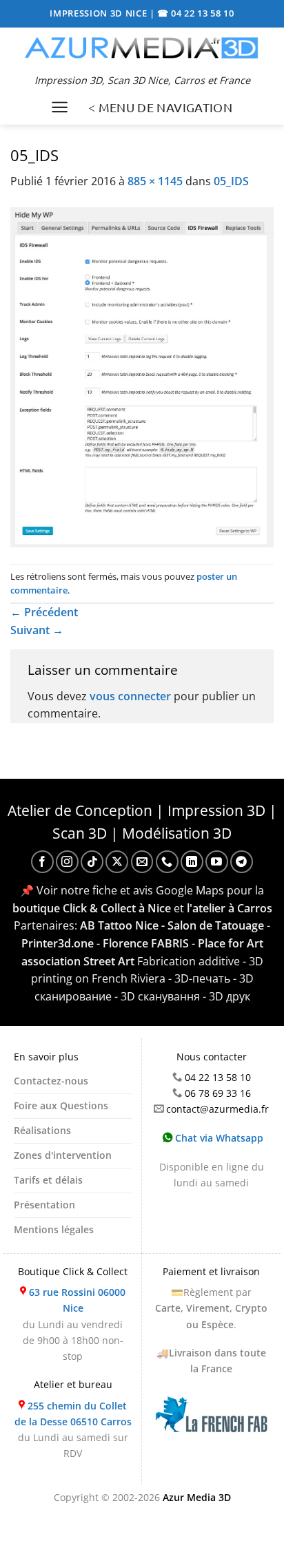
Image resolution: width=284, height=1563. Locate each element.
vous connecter (130, 696)
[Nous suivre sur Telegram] (241, 861)
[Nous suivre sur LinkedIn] (192, 861)
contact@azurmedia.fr (217, 1108)
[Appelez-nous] (167, 861)
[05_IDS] (142, 376)
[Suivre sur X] (116, 861)
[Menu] (59, 107)
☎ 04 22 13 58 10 (195, 13)
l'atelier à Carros (229, 908)
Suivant (36, 630)
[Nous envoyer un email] (142, 861)
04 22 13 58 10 (218, 1077)
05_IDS (231, 181)
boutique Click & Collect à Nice (91, 908)
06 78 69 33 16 (218, 1093)
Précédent (44, 612)
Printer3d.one (57, 943)
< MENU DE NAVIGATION (160, 107)
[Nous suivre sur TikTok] (92, 861)
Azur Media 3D (197, 1497)
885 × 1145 (155, 181)
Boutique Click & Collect (73, 1271)
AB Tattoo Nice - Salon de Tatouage (172, 925)
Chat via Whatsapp (217, 1137)
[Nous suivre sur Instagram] (67, 861)
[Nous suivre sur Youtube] (216, 861)
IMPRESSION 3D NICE (100, 13)
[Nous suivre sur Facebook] (42, 861)
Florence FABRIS (146, 943)
